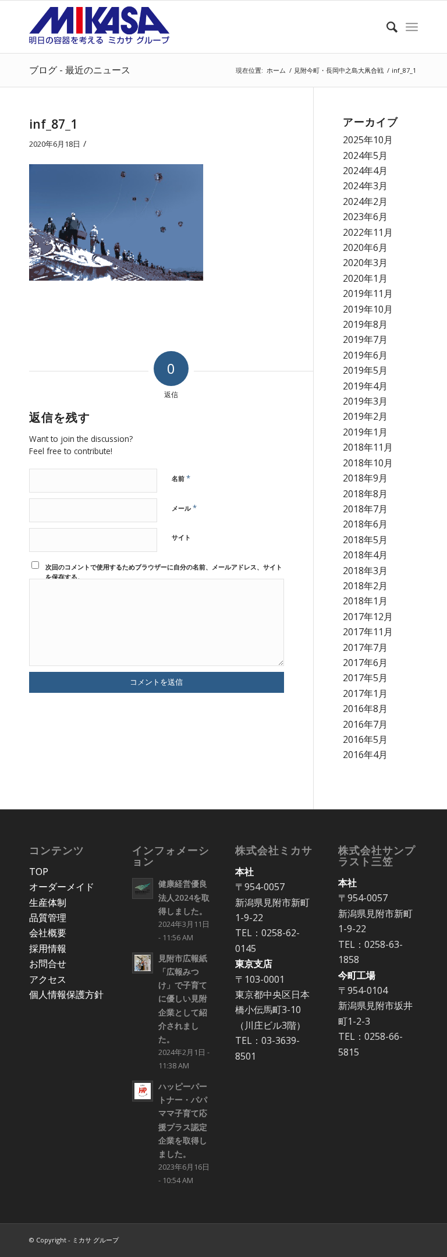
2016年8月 (365, 708)
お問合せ (47, 963)
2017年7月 (365, 647)
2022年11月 (368, 232)
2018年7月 (365, 508)
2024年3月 (365, 185)
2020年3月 (365, 262)
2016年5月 (365, 739)
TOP (38, 871)
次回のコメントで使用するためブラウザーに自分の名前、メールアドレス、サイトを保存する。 (163, 571)
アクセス (47, 979)
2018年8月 (365, 493)
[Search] (386, 27)
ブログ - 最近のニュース (79, 69)
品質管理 (47, 917)
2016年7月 (365, 724)
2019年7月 (365, 339)
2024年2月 (365, 201)
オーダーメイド (61, 886)
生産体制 (47, 902)
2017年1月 (365, 693)
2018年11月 (368, 447)
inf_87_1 (53, 124)
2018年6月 (365, 524)
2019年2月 (365, 416)
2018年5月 (365, 539)
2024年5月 (365, 155)
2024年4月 (365, 170)
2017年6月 (365, 662)
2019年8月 (365, 324)
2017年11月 (368, 631)
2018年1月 (365, 600)
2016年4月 (365, 754)
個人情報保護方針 (66, 994)
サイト (181, 537)
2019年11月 (368, 293)
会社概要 (47, 932)
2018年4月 (365, 554)
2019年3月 (365, 401)
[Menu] (412, 27)
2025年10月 (368, 139)
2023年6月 (365, 216)
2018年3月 (365, 570)
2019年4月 (365, 386)
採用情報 (47, 948)
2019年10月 (368, 309)
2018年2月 (365, 585)
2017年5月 (365, 677)
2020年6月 (365, 247)
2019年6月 (365, 355)
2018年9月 (365, 478)
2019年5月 (365, 370)
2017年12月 (368, 616)
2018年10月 (368, 462)
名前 (181, 478)
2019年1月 (365, 432)
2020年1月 (365, 278)
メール (184, 507)
